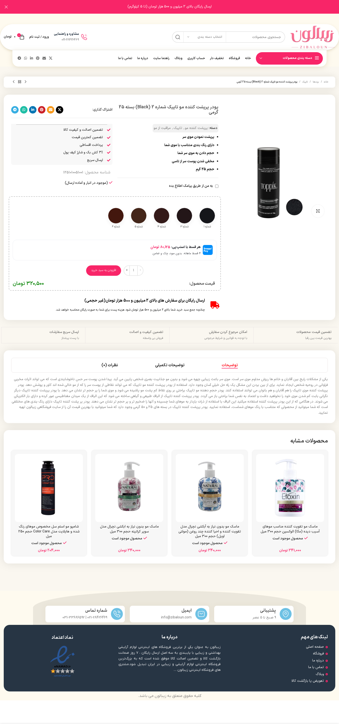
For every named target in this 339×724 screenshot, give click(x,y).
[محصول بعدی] (14, 82)
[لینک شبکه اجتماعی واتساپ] (26, 58)
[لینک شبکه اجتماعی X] (50, 58)
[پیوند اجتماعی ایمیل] (44, 58)
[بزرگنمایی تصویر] (318, 211)
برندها (316, 82)
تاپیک (305, 82)
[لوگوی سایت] (312, 37)
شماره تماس (96, 610)
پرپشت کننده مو (196, 128)
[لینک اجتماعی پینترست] (37, 58)
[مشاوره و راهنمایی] (84, 37)
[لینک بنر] (177, 7)
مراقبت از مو (162, 128)
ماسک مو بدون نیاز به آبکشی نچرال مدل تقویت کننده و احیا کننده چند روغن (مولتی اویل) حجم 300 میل (209, 531)
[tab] (230, 365)
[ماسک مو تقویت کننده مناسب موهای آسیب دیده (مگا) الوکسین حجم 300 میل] (290, 488)
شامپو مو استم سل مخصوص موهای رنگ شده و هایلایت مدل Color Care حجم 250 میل (49, 531)
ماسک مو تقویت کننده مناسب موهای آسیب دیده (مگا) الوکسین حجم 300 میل (290, 529)
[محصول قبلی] (26, 82)
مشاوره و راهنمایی (66, 34)
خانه (326, 82)
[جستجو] (177, 37)
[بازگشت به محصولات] (20, 82)
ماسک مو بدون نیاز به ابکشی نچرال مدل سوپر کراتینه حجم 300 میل (129, 529)
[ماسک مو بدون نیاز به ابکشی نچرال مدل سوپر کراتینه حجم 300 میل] (129, 488)
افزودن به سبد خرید (103, 270)
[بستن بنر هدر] (6, 7)
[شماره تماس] (117, 614)
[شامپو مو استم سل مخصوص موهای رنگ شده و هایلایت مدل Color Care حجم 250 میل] (49, 488)
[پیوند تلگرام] (19, 58)
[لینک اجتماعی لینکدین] (31, 58)
